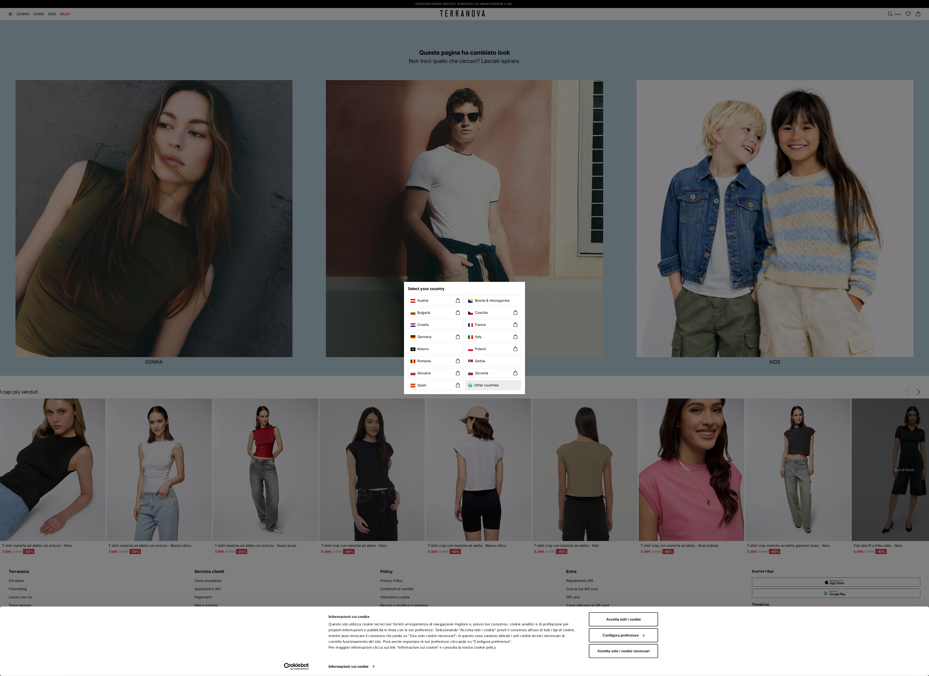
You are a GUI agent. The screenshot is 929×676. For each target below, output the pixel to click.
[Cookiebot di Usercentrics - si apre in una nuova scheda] (296, 666)
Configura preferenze (621, 635)
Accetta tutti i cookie (623, 619)
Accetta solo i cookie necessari (623, 651)
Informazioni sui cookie (348, 666)
